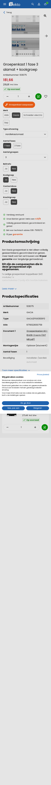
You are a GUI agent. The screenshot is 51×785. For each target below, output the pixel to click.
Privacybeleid (43, 374)
